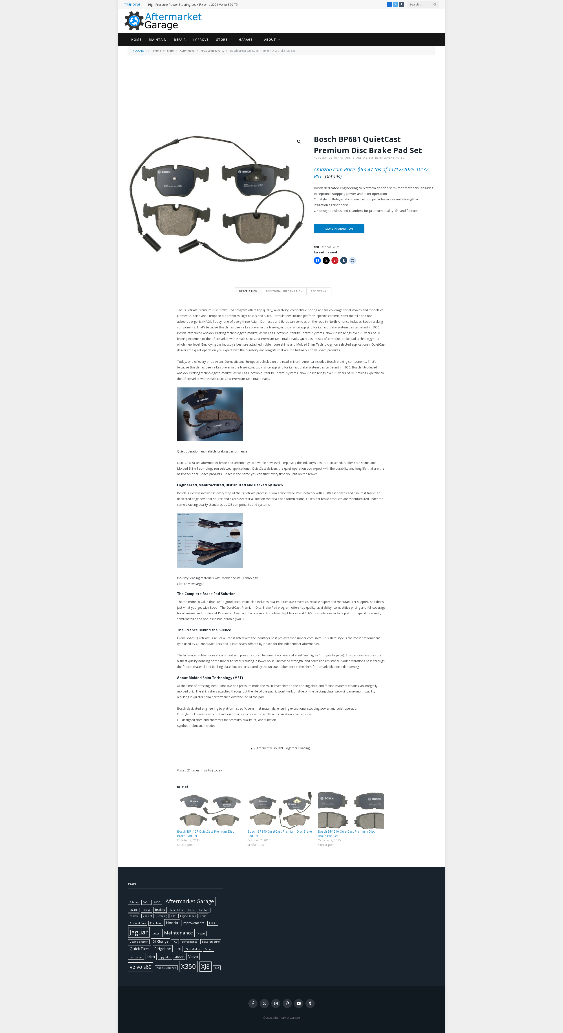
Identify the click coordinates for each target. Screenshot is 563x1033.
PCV (175, 941)
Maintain (157, 39)
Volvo (193, 956)
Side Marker (193, 949)
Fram (203, 916)
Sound (208, 949)
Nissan (201, 933)
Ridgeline (162, 948)
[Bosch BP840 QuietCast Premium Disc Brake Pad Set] (280, 810)
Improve (201, 39)
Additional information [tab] (284, 291)
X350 (188, 966)
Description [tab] (248, 291)
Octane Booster (139, 941)
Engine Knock (188, 916)
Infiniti (212, 923)
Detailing (162, 916)
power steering (210, 941)
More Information (339, 229)
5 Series (134, 902)
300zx (146, 902)
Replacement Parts (212, 51)
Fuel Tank (155, 923)
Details (332, 176)
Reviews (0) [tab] (319, 291)
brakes (160, 910)
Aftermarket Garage (190, 901)
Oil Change (160, 941)
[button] (299, 142)
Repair (180, 39)
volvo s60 (141, 966)
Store (222, 39)
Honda (172, 922)
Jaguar (139, 932)
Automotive (187, 51)
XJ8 (205, 966)
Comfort (204, 910)
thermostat (136, 957)
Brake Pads (342, 157)
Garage (246, 39)
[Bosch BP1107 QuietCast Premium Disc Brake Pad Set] (210, 810)
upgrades (165, 957)
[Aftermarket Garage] (163, 21)
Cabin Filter (176, 910)
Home (136, 39)
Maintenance (178, 933)
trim (151, 956)
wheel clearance (166, 967)
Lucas (156, 933)
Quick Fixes (140, 948)
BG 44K (134, 910)
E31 (173, 916)
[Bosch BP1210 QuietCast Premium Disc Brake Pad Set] (351, 810)
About (270, 39)
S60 (178, 949)
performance (189, 941)
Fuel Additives (138, 923)
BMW (146, 910)
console (134, 916)
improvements (193, 923)
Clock (191, 910)
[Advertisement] (281, 94)
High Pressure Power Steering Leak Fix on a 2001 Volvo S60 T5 (193, 5)
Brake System (363, 157)
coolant (147, 916)
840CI (157, 902)
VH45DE (179, 957)
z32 (217, 967)
